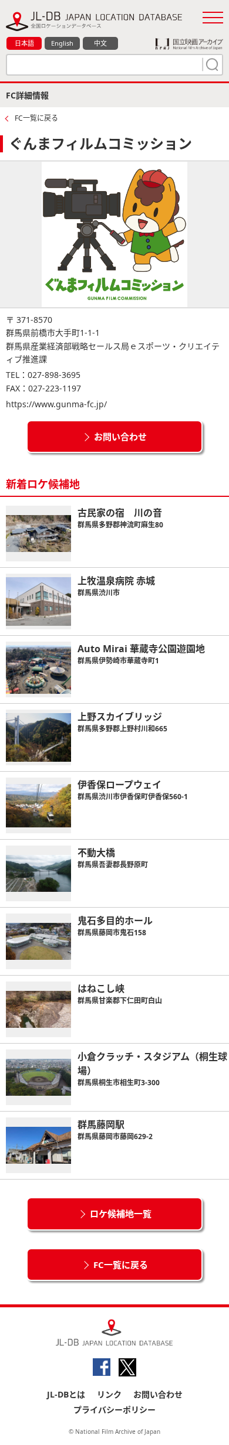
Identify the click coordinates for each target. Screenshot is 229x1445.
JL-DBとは (66, 1394)
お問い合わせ (120, 436)
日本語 (24, 43)
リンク (109, 1394)
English (62, 43)
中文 (100, 43)
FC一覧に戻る (36, 118)
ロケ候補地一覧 (120, 1213)
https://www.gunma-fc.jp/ (56, 404)
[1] (211, 64)
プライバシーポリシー (114, 1409)
